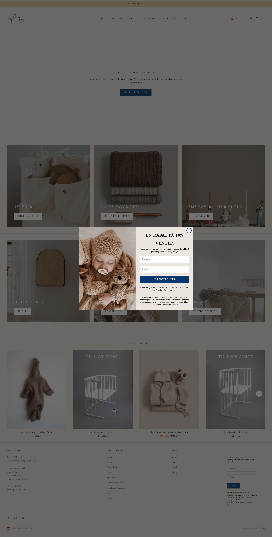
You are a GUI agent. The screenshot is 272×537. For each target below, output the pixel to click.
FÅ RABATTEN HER (164, 279)
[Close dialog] (189, 230)
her (175, 290)
